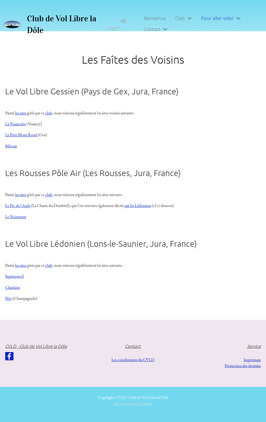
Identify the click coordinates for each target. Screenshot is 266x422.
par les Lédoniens (137, 205)
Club (180, 18)
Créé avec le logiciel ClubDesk (133, 403)
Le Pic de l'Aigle (17, 205)
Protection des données (243, 365)
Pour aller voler (217, 18)
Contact (152, 29)
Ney (8, 298)
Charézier (12, 287)
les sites (20, 113)
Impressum (252, 359)
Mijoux (11, 146)
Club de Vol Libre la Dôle (61, 24)
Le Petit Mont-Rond (21, 135)
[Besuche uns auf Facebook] (9, 357)
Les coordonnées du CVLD (132, 359)
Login (113, 28)
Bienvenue (155, 18)
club (48, 113)
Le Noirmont (15, 216)
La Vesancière (15, 124)
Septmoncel (14, 276)
